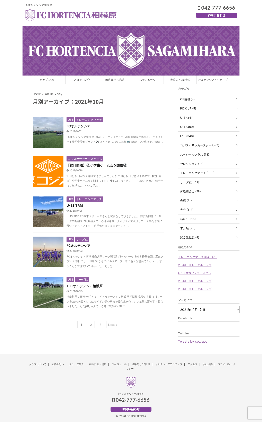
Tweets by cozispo (192, 341)
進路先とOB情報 (180, 79)
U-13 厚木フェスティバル (194, 273)
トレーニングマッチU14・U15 (197, 257)
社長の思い (58, 364)
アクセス (193, 364)
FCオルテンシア (78, 126)
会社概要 (208, 364)
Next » (112, 325)
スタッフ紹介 (82, 79)
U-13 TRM (75, 205)
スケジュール (147, 79)
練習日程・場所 (114, 79)
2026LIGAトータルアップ (194, 265)
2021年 (49, 94)
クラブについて (49, 79)
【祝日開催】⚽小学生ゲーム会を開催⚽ (97, 165)
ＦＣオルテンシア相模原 (85, 286)
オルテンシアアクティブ (213, 79)
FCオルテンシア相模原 (131, 394)
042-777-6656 (217, 8)
